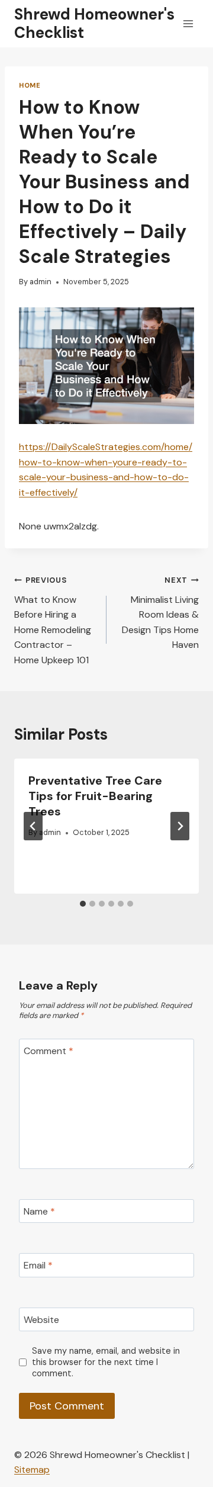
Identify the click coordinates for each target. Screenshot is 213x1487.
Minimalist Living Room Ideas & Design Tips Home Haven (160, 613)
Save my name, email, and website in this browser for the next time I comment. (106, 1361)
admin (40, 282)
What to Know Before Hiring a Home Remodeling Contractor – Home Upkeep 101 (52, 620)
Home (29, 85)
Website (41, 1319)
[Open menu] (188, 23)
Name (39, 1211)
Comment (48, 1050)
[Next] (179, 826)
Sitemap (32, 1469)
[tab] (83, 904)
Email (38, 1265)
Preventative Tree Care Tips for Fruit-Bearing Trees (95, 796)
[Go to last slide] (33, 826)
